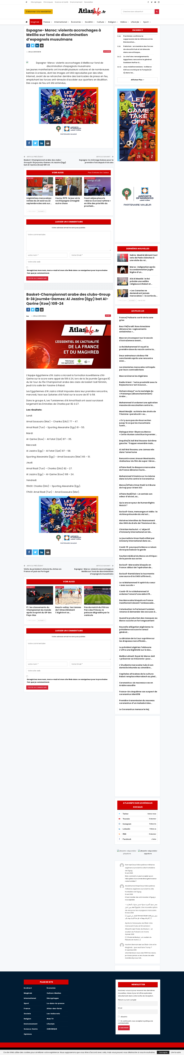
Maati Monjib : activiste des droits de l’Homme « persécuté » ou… (137, 412)
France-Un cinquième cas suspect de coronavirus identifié (138, 693)
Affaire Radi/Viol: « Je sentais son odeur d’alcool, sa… (135, 495)
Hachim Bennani (131, 944)
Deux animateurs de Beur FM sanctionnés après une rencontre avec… (136, 358)
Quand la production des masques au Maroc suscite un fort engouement (138, 619)
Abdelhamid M (131, 886)
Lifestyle (135, 22)
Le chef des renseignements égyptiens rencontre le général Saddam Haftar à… (137, 59)
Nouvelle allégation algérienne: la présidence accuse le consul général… (136, 629)
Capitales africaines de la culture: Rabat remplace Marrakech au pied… (138, 675)
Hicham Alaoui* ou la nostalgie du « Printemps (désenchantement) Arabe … (136, 394)
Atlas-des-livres (54, 1008)
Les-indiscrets (53, 1013)
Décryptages (36, 2)
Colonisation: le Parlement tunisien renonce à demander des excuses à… (138, 610)
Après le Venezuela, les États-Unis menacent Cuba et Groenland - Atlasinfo (139, 926)
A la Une (30, 178)
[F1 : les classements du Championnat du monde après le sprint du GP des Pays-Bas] (39, 595)
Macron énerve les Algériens (133, 376)
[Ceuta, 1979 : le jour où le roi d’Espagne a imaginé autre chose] (68, 186)
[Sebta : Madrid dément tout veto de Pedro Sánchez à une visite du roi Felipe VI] (122, 258)
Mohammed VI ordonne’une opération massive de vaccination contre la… (138, 404)
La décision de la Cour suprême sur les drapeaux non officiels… (137, 639)
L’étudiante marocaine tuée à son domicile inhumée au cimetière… (136, 666)
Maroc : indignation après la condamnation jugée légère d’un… (142, 270)
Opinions (28, 1034)
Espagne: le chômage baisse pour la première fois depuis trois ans (96, 161)
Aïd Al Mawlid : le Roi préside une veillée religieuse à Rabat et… (141, 281)
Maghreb (35, 22)
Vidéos (123, 22)
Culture (100, 22)
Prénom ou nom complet (127, 1000)
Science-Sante (31, 1029)
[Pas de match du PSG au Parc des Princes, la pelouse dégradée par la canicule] (97, 595)
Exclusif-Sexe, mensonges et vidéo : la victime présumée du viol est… (138, 513)
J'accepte (163, 1052)
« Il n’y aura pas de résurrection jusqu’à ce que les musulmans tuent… (135, 423)
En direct (30, 587)
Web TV (50, 1019)
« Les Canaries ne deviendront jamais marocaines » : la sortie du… (143, 293)
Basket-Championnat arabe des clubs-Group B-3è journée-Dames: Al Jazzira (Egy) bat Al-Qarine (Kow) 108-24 (45, 162)
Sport (146, 22)
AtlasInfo (123, 1017)
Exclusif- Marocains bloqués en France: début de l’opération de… (136, 566)
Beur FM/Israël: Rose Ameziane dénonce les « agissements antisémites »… (134, 329)
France (47, 22)
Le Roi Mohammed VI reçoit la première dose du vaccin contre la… (137, 348)
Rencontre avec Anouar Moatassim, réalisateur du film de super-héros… (137, 459)
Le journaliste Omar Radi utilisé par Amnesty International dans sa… (137, 539)
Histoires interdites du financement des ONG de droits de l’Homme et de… (138, 521)
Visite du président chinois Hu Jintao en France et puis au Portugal (42, 570)
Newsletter (88, 2)
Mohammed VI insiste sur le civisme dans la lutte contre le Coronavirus (137, 477)
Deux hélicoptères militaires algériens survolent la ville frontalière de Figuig (140, 868)
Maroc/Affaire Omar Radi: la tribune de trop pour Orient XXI (137, 486)
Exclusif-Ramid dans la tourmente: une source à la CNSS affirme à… (136, 575)
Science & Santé (61, 2)
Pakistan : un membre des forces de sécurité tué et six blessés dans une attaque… (138, 49)
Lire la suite (176, 1052)
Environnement (76, 2)
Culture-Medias (54, 993)
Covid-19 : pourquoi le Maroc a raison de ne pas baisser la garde (137, 548)
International (60, 22)
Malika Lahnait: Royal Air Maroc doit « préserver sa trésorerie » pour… (137, 657)
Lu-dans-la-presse (55, 1003)
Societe (27, 1013)
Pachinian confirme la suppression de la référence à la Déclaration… (138, 39)
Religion (112, 22)
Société (89, 22)
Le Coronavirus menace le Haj (134, 709)
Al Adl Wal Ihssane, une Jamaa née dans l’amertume (136, 450)
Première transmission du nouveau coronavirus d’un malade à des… (137, 701)
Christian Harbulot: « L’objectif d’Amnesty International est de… (135, 530)
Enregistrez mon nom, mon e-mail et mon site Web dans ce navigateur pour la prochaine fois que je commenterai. (67, 271)
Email (120, 1008)
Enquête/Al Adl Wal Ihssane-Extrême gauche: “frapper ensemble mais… (137, 442)
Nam (127, 865)
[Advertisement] (137, 755)
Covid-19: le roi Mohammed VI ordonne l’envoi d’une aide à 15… (135, 592)
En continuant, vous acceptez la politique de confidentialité (135, 1022)
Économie (76, 22)
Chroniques (48, 2)
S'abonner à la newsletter (38, 11)
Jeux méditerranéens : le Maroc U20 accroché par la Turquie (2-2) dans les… (137, 70)
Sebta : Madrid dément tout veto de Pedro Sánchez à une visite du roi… (143, 258)
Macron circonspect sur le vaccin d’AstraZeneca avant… (136, 339)
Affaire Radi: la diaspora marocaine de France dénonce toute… (137, 468)
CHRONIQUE (52, 1029)
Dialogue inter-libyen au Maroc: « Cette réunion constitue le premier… (138, 433)
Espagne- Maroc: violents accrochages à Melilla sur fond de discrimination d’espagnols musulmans (93, 571)
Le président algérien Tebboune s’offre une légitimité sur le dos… (135, 648)
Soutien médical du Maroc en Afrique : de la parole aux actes (138, 557)
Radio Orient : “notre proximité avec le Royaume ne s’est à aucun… (138, 383)
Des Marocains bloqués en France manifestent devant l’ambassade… (137, 601)
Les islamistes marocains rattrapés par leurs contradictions (137, 368)
